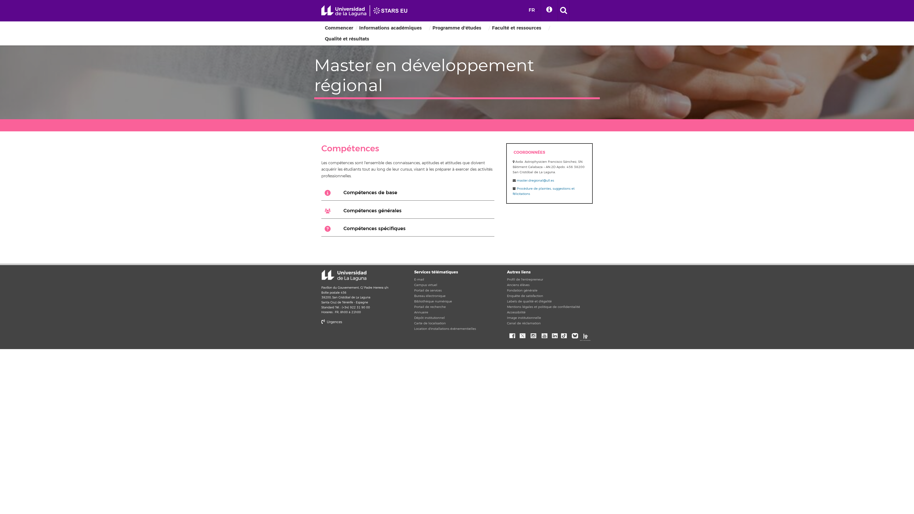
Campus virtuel (425, 285)
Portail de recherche (430, 307)
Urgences (334, 322)
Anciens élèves (518, 285)
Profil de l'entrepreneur (525, 280)
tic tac (565, 335)
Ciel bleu (576, 335)
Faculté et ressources (516, 28)
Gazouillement (522, 335)
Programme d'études (456, 28)
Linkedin (554, 335)
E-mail (419, 280)
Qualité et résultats (347, 39)
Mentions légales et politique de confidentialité (543, 307)
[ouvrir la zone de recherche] (564, 10)
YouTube (544, 335)
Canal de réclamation (524, 323)
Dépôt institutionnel (429, 318)
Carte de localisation (430, 323)
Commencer (339, 28)
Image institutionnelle (524, 318)
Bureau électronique (430, 296)
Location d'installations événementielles (445, 329)
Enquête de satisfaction (525, 296)
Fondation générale (522, 290)
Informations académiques (390, 28)
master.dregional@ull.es (535, 181)
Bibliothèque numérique (433, 301)
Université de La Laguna (366, 10)
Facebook (512, 335)
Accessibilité (516, 312)
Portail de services (428, 290)
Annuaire (421, 312)
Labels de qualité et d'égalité (529, 301)
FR (532, 10)
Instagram (533, 335)
